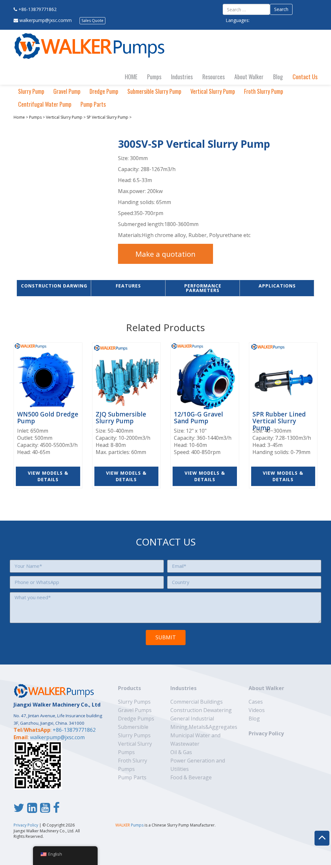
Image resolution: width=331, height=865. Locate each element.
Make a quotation (165, 254)
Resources (213, 76)
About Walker (248, 76)
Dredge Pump (104, 91)
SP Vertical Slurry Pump (107, 117)
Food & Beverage (191, 777)
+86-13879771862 (37, 9)
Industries (182, 76)
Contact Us (305, 76)
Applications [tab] (277, 286)
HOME (131, 76)
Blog (278, 76)
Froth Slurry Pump (263, 91)
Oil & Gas (181, 752)
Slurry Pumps (134, 701)
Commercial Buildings (196, 701)
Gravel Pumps (135, 710)
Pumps (154, 76)
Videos (257, 710)
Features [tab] (128, 286)
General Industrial (192, 718)
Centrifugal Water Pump (44, 104)
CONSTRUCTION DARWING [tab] (54, 286)
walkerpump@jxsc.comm (45, 20)
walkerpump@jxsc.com (57, 737)
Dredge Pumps (136, 718)
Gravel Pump (66, 91)
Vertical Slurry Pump (212, 91)
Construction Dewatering (201, 710)
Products (129, 688)
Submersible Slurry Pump (154, 91)
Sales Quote (92, 20)
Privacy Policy (266, 733)
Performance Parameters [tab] (202, 288)
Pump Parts (93, 104)
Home (19, 117)
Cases (256, 701)
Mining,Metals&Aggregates (203, 726)
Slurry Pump (31, 91)
